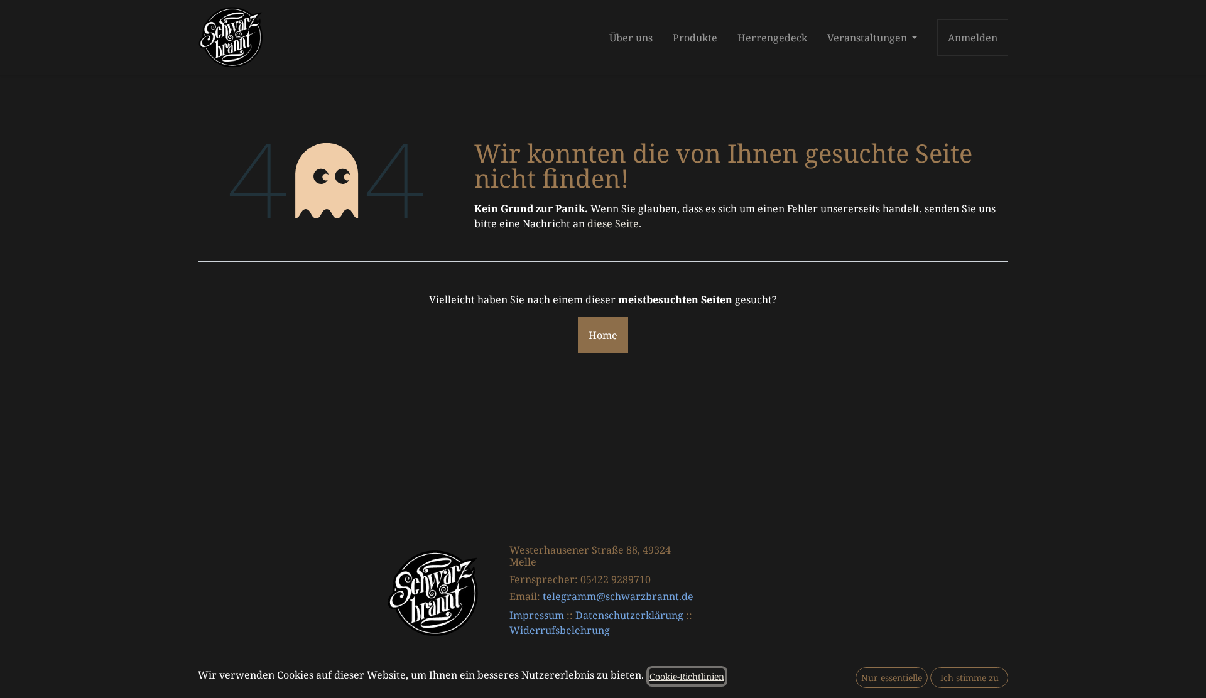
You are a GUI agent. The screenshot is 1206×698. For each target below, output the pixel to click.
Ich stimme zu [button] (969, 678)
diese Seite (613, 223)
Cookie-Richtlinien (686, 676)
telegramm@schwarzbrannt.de (618, 596)
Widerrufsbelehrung (559, 630)
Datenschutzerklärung (629, 615)
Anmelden (972, 38)
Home (603, 335)
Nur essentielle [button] (891, 678)
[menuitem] (631, 37)
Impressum (536, 615)
